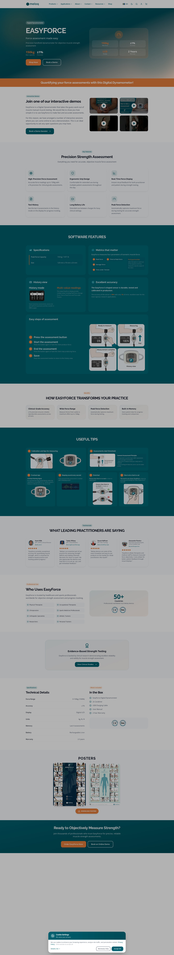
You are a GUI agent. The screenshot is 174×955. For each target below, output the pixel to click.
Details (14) (54, 949)
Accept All (117, 949)
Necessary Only (103, 949)
